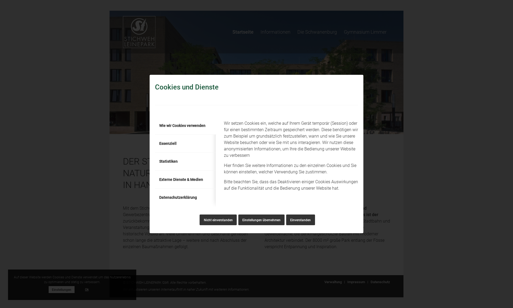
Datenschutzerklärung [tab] (178, 197)
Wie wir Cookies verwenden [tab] (182, 125)
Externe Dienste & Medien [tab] (181, 179)
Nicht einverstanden (218, 220)
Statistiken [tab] (168, 161)
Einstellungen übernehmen (261, 220)
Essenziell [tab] (168, 143)
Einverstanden (300, 220)
